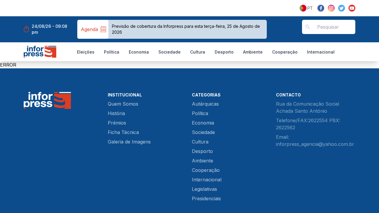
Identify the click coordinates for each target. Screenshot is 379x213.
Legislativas (204, 189)
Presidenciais (206, 198)
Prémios (117, 123)
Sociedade (169, 51)
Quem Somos (123, 104)
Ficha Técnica (123, 132)
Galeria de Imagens (129, 142)
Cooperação (285, 51)
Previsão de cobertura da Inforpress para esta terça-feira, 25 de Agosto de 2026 (186, 29)
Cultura (197, 51)
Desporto (224, 51)
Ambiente (253, 51)
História (116, 113)
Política (111, 51)
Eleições (85, 51)
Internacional (321, 51)
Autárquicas (205, 104)
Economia (139, 51)
